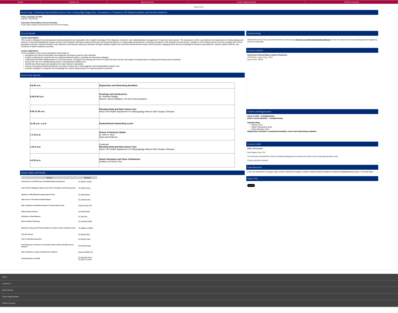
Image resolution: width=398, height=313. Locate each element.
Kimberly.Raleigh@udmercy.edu (345, 172)
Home (20, 2)
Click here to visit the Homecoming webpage (312, 40)
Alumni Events (147, 2)
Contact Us (74, 2)
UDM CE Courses (351, 2)
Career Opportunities (246, 2)
